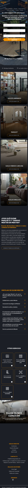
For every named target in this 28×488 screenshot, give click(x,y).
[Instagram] (13, 480)
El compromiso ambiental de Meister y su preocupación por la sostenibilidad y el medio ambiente (13, 313)
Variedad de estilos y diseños (10, 307)
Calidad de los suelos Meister (10, 300)
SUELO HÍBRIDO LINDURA (14, 166)
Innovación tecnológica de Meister (11, 303)
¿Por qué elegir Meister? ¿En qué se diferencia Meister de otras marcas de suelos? (12, 295)
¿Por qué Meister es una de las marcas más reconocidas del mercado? (12, 325)
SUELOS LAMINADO (14, 98)
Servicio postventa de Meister (10, 329)
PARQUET (14, 132)
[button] (14, 296)
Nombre (5, 23)
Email (4, 33)
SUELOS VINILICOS (14, 200)
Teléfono (5, 28)
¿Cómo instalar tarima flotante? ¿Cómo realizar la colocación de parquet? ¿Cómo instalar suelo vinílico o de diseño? (13, 319)
